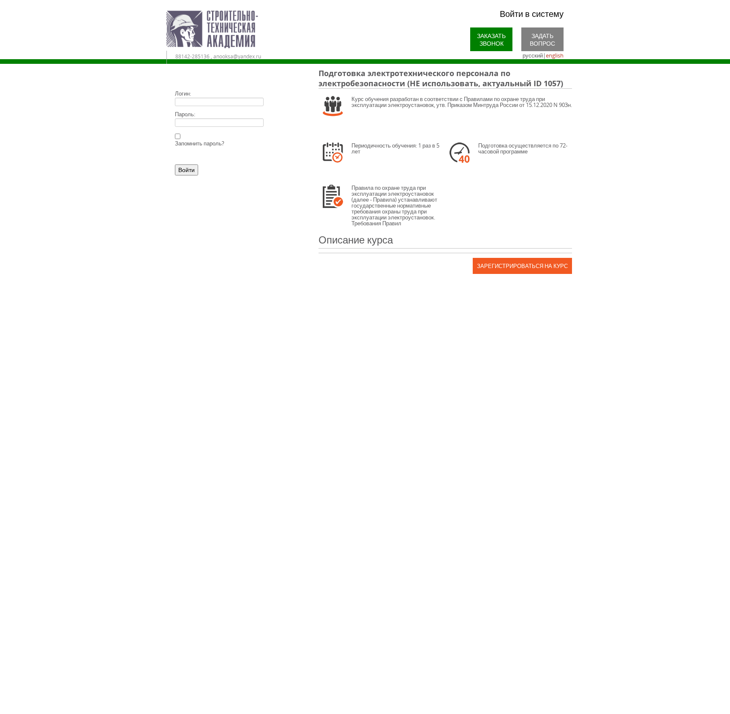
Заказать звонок (491, 39)
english (555, 55)
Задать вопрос (542, 39)
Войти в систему (532, 14)
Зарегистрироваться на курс (522, 266)
